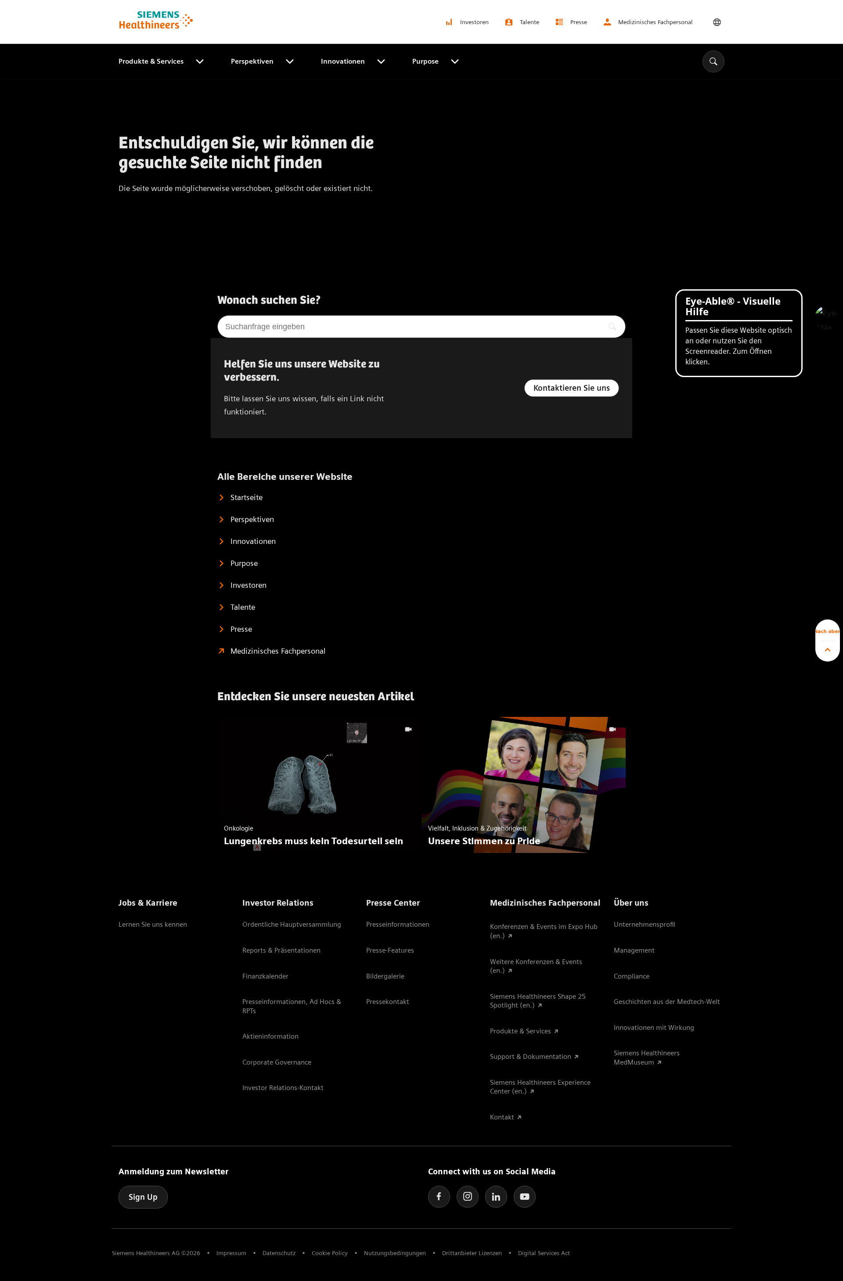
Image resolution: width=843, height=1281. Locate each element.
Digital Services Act (544, 1252)
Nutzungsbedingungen (395, 1252)
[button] (827, 318)
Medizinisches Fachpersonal (545, 902)
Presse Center (393, 902)
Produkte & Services (151, 61)
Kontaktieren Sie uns (571, 387)
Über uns (631, 902)
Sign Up (143, 1197)
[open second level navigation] (198, 61)
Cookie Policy (330, 1252)
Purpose (425, 61)
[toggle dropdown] (717, 22)
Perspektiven (252, 61)
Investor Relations (277, 902)
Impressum (231, 1252)
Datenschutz (279, 1252)
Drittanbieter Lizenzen (472, 1252)
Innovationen (343, 61)
